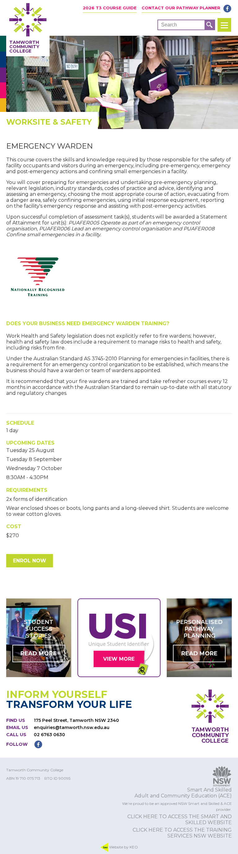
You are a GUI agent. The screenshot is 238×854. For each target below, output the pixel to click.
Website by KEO (123, 846)
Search (169, 24)
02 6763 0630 (49, 734)
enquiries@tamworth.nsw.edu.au (71, 727)
